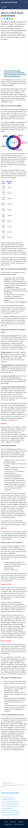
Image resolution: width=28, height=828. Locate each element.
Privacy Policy (8, 824)
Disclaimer (20, 822)
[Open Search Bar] (25, 2)
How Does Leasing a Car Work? (10, 812)
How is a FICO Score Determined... (11, 801)
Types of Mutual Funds (8, 808)
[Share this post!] (2, 19)
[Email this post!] (12, 19)
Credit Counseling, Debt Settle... (10, 804)
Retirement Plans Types (8, 783)
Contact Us (13, 822)
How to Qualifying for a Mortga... (10, 815)
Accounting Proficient (9, 2)
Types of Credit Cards (8, 797)
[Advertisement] (14, 56)
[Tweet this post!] (4, 19)
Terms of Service (18, 824)
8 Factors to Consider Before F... (10, 810)
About (6, 822)
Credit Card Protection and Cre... (11, 806)
